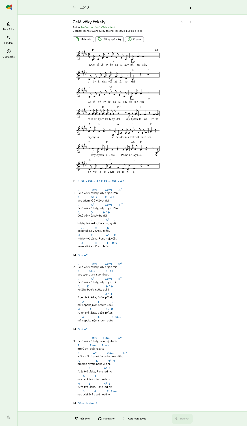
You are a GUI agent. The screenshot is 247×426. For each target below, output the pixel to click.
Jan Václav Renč (90, 27)
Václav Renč (108, 27)
